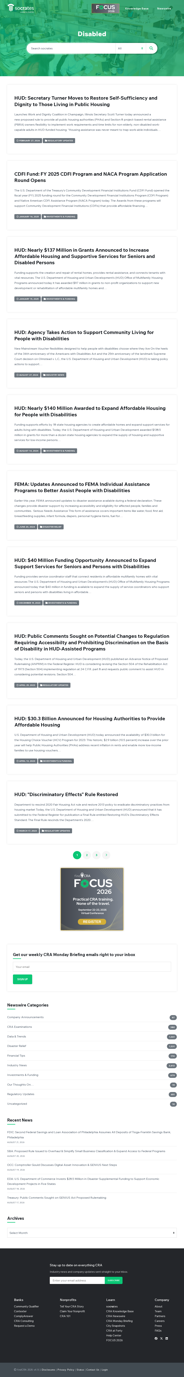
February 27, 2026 (29, 140)
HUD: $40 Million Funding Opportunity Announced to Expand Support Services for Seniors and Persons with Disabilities (85, 563)
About (158, 1306)
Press (158, 1325)
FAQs (158, 1330)
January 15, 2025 (29, 299)
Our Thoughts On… (20, 1084)
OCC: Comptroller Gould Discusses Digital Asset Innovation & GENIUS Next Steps (62, 1165)
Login (105, 1369)
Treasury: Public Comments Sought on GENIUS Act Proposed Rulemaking (56, 1197)
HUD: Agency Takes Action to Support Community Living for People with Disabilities (84, 335)
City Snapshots (115, 1325)
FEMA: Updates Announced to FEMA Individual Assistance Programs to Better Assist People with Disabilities (82, 487)
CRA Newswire (115, 1316)
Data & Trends (16, 1036)
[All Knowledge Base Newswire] (92, 48)
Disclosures (48, 1369)
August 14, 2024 (28, 450)
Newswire (164, 8)
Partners (160, 1316)
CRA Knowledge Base (120, 1311)
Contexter (20, 1311)
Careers (160, 1321)
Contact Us (92, 1369)
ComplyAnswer (23, 1316)
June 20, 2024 (27, 526)
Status (80, 1369)
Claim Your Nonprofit (72, 1311)
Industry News (55, 375)
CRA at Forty (114, 1330)
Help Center (113, 1335)
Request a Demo (24, 1325)
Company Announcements (25, 1017)
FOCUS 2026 (114, 1340)
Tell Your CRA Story (72, 1306)
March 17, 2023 (28, 830)
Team (158, 1311)
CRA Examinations (19, 1027)
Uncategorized (17, 1103)
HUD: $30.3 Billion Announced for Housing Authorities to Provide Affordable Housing (89, 721)
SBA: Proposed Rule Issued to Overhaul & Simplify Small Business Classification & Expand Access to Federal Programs (86, 1151)
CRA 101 (65, 1316)
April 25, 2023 (27, 685)
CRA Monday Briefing (119, 1321)
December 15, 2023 (29, 602)
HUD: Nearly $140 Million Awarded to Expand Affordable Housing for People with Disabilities (90, 411)
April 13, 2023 (27, 761)
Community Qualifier (26, 1306)
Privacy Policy (66, 1369)
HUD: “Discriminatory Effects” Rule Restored (66, 794)
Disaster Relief (52, 526)
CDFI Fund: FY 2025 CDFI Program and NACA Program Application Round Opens (90, 177)
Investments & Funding (61, 216)
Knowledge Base (137, 8)
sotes (112, 1306)
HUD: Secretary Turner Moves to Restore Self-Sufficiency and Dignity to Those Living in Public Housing (85, 101)
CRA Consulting (24, 1321)
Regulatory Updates (60, 140)
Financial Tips (16, 1055)
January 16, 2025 (29, 216)
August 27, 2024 (28, 375)
